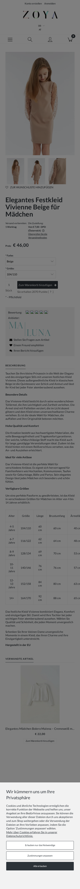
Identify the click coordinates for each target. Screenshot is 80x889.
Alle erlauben (40, 866)
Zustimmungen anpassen (40, 855)
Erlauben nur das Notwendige (40, 845)
